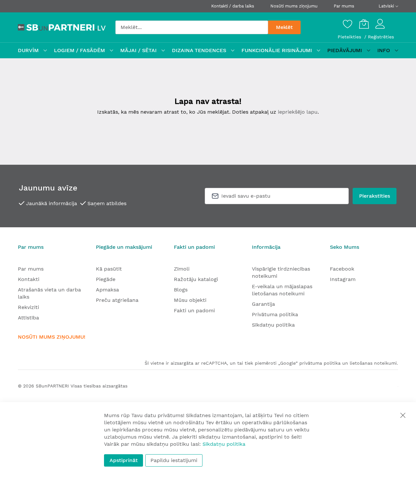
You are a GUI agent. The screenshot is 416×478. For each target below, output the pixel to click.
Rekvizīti (28, 307)
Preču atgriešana (117, 300)
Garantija (263, 304)
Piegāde (105, 279)
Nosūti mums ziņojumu (294, 6)
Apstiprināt (124, 460)
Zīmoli (181, 269)
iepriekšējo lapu (298, 112)
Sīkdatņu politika (273, 325)
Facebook (342, 269)
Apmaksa (107, 290)
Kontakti (28, 279)
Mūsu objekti (190, 300)
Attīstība (28, 318)
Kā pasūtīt (109, 269)
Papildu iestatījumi (173, 460)
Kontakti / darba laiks (232, 6)
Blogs (181, 290)
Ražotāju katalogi (196, 279)
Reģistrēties (381, 36)
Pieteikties (350, 36)
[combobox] (191, 27)
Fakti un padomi (194, 310)
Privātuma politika (275, 314)
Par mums (344, 6)
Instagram (343, 279)
